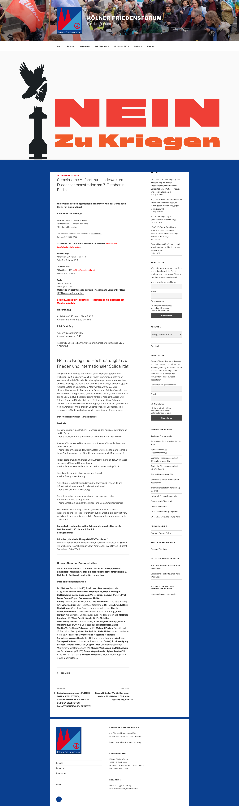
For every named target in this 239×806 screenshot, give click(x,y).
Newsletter (85, 46)
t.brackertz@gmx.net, (107, 343)
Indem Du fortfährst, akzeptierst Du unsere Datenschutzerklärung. (161, 307)
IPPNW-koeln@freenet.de (70, 293)
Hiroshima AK (120, 46)
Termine (70, 46)
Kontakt (151, 46)
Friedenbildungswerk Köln (162, 474)
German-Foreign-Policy (161, 533)
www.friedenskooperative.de (163, 594)
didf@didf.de (96, 233)
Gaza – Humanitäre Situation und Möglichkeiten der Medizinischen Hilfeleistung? (165, 247)
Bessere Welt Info (159, 549)
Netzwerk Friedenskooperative (164, 496)
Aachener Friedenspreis (161, 436)
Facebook (155, 346)
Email (153, 291)
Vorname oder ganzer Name (163, 282)
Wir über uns (101, 46)
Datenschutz (61, 773)
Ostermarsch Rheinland (161, 501)
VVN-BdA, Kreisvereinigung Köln (165, 517)
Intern (58, 784)
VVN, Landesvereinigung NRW (164, 511)
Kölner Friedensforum (124, 18)
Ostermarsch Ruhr (159, 506)
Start (59, 46)
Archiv (137, 46)
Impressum (61, 768)
